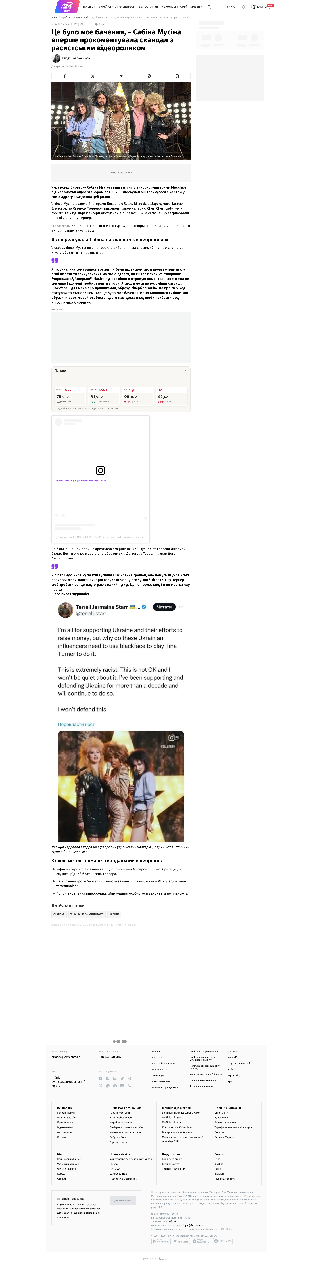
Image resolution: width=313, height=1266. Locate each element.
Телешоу (89, 6)
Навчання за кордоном (123, 1178)
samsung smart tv (223, 1241)
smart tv (201, 1241)
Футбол (219, 1163)
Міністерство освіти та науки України (132, 1159)
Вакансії (232, 1057)
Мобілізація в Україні (177, 1108)
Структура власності (239, 1063)
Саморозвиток (118, 1173)
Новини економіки (228, 1108)
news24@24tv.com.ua (65, 1057)
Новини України (66, 1117)
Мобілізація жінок (173, 1122)
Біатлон (219, 1173)
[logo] (67, 7)
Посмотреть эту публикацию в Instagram (80, 480)
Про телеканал (160, 1069)
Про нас (156, 1052)
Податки (220, 1132)
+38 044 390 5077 (110, 1057)
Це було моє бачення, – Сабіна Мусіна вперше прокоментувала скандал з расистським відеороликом (141, 17)
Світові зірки (148, 6)
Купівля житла (170, 1163)
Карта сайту (234, 1075)
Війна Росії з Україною (125, 1108)
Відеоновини (65, 1127)
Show (54, 17)
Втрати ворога (118, 1142)
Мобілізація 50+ (171, 1117)
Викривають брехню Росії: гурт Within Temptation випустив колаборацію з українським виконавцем (120, 228)
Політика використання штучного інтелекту (203, 1058)
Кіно (60, 1154)
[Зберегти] (177, 76)
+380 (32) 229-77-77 (172, 1221)
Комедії (61, 1173)
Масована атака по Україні (126, 1132)
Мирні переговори (121, 1122)
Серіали (62, 1178)
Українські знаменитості (117, 6)
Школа (114, 1163)
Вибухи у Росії (118, 1137)
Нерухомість (171, 1154)
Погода (61, 1137)
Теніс (218, 1168)
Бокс (217, 1159)
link (100, 1078)
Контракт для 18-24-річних (178, 1127)
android (161, 1241)
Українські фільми (68, 1163)
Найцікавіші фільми (69, 1159)
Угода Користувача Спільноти (206, 1074)
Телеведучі (158, 1075)
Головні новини (66, 1112)
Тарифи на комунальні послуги (233, 1127)
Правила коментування (203, 1080)
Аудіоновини (64, 1132)
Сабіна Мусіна (74, 66)
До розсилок (123, 1200)
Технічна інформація (201, 1086)
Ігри (230, 1081)
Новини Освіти (120, 1154)
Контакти (233, 1052)
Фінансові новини (225, 1122)
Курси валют (222, 1117)
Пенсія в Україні (224, 1137)
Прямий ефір (65, 1122)
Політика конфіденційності (205, 1052)
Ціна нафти (221, 1112)
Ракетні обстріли (120, 1112)
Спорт (219, 1154)
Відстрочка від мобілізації (177, 1132)
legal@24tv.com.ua (193, 1225)
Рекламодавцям (161, 1081)
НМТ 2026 (115, 1168)
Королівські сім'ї (174, 6)
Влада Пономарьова (76, 58)
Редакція (157, 1057)
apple (181, 1241)
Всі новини (64, 1108)
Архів (230, 1069)
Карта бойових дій (121, 1117)
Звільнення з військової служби (181, 1112)
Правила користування (165, 1087)
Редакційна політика (163, 1063)
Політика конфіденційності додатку (205, 1067)
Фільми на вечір (67, 1168)
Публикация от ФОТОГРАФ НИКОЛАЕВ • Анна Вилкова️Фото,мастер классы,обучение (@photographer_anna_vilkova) (124, 537)
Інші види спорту (225, 1178)
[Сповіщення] (243, 6)
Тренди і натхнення (173, 1168)
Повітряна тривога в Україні (126, 1127)
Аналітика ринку (172, 1159)
